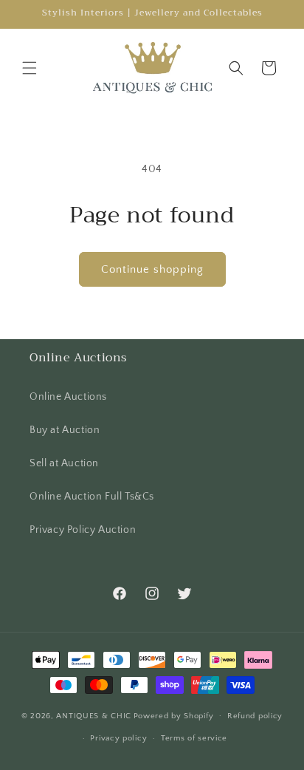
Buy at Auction (65, 430)
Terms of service (194, 738)
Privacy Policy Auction (83, 530)
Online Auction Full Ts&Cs (92, 496)
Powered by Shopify (174, 715)
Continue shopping (152, 269)
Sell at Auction (64, 463)
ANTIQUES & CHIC (93, 715)
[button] (29, 68)
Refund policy (255, 716)
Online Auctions (68, 397)
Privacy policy (118, 738)
